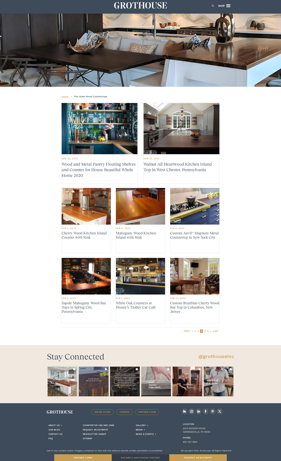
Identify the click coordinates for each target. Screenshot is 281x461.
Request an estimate (95, 430)
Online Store (102, 412)
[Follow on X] (220, 411)
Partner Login (147, 412)
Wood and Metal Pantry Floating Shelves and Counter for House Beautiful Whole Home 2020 (99, 170)
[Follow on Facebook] (206, 411)
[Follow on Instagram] (192, 411)
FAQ (50, 438)
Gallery (141, 425)
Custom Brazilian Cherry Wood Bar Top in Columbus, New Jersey (194, 307)
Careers (125, 412)
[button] (62, 381)
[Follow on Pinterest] (213, 411)
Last (216, 331)
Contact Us (55, 434)
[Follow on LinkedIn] (199, 411)
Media (139, 430)
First (187, 331)
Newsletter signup (94, 434)
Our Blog (54, 430)
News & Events (145, 434)
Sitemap (87, 438)
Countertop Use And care (98, 425)
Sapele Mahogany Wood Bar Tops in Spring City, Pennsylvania (84, 307)
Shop (221, 5)
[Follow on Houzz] (184, 411)
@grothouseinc (216, 356)
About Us (54, 425)
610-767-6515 (190, 442)
